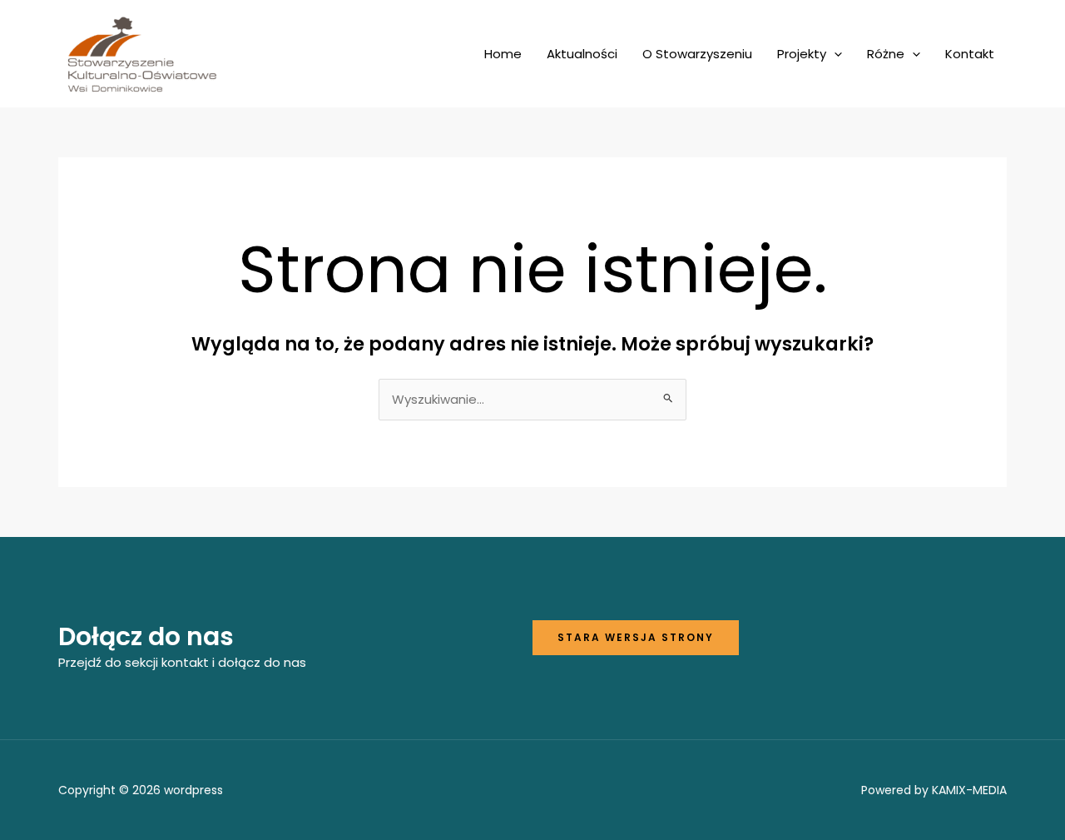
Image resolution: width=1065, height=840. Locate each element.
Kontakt (969, 53)
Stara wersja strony (635, 637)
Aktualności (582, 53)
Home (503, 53)
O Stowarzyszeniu (697, 53)
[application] (834, 54)
